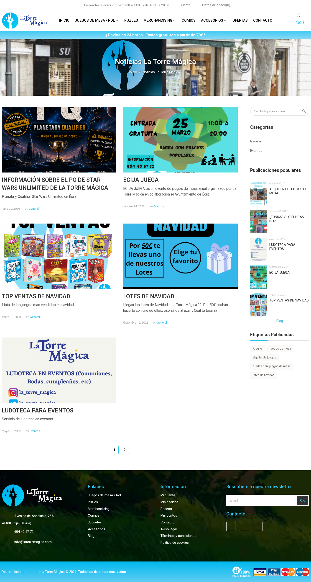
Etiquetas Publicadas (272, 334)
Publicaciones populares (275, 170)
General (34, 208)
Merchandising (99, 509)
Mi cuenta (168, 495)
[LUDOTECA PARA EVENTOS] (59, 370)
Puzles (93, 502)
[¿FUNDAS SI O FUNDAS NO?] (258, 221)
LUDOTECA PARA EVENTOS (37, 410)
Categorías (261, 127)
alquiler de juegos (264, 357)
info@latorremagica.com (33, 542)
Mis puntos (169, 515)
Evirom (33, 572)
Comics (93, 515)
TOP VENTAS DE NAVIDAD (36, 296)
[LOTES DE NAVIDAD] (180, 256)
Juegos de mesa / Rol (104, 495)
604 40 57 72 (23, 532)
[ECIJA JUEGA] (180, 140)
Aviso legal (169, 529)
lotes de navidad (264, 375)
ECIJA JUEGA (141, 180)
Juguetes (95, 522)
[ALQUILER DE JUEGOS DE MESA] (258, 193)
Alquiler (258, 348)
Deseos (166, 509)
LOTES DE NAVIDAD (148, 296)
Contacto (168, 522)
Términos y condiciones (178, 536)
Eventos (158, 206)
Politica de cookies (175, 543)
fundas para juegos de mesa (272, 366)
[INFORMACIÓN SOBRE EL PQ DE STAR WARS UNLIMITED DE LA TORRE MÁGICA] (59, 140)
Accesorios (96, 529)
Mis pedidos (169, 502)
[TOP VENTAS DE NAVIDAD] (59, 256)
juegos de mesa (280, 348)
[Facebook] (230, 526)
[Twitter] (244, 526)
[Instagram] (258, 526)
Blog (279, 321)
